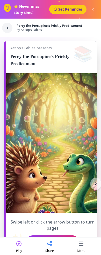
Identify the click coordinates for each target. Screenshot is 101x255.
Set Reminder (70, 9)
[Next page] (95, 184)
